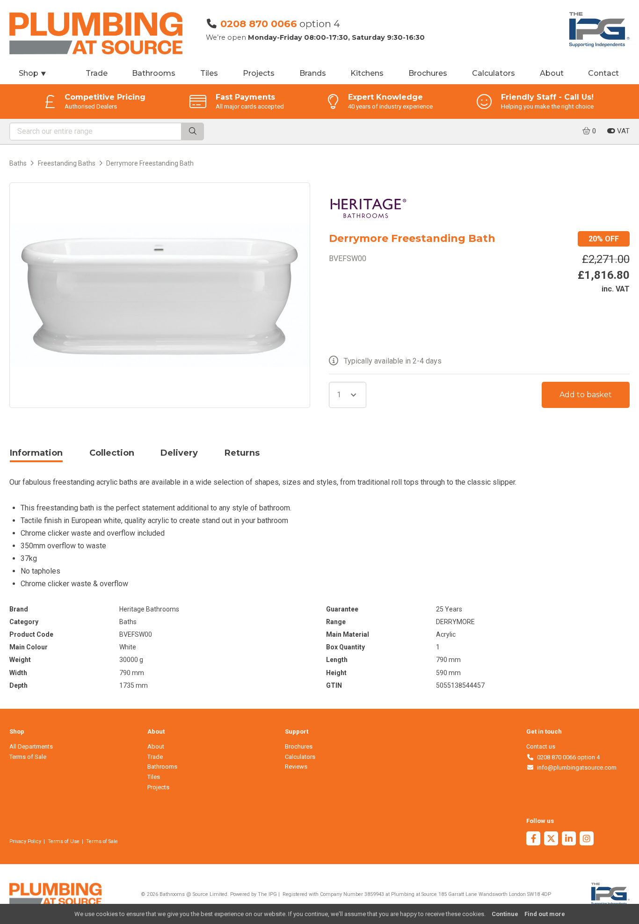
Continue (505, 913)
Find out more (544, 913)
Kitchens (367, 73)
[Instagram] (587, 839)
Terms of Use (64, 841)
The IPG (267, 894)
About (552, 73)
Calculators (493, 73)
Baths (18, 163)
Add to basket (585, 394)
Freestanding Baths (66, 163)
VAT (622, 131)
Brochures (427, 73)
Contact (603, 73)
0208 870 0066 (258, 23)
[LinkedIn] (569, 839)
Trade (97, 73)
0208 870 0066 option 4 (567, 757)
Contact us (540, 746)
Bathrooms (153, 73)
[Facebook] (533, 839)
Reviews (296, 766)
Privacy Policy (25, 841)
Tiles (209, 73)
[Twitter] (551, 839)
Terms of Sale (27, 756)
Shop (33, 73)
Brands (312, 73)
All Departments (31, 746)
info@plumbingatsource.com (575, 767)
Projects (259, 73)
